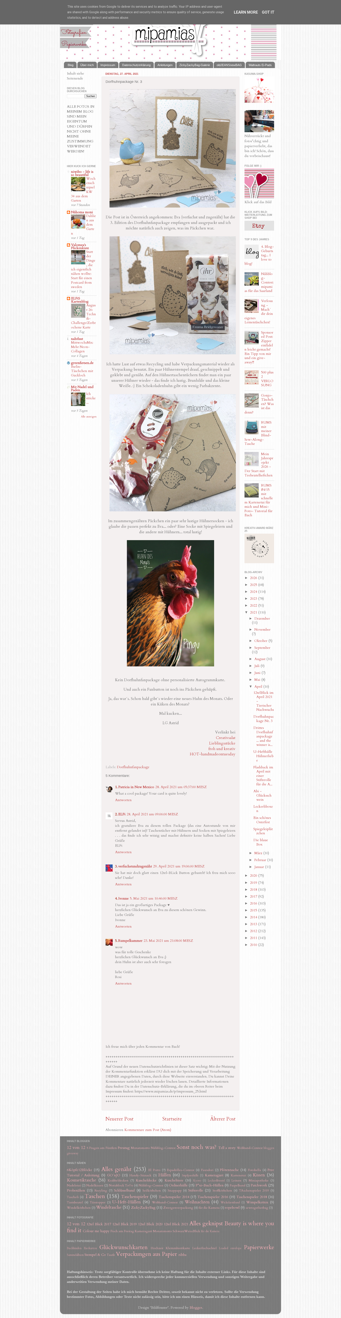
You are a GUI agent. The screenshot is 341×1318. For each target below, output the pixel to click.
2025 (254, 584)
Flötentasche (229, 1169)
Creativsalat (225, 737)
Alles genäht (116, 1169)
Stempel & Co (95, 1254)
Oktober (261, 640)
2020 (254, 875)
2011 (254, 937)
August (260, 659)
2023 (254, 598)
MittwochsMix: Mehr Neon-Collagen (82, 347)
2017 (254, 896)
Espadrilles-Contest (180, 1170)
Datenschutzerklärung (136, 65)
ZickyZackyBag (143, 1207)
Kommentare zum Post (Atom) (147, 1129)
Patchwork (259, 1185)
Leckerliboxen (263, 808)
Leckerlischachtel (204, 1248)
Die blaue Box (260, 842)
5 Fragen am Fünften (102, 1148)
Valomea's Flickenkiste (80, 246)
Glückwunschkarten (123, 1247)
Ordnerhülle (178, 1185)
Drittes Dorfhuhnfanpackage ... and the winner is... (263, 736)
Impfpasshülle (190, 1175)
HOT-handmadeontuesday (212, 754)
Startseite (172, 1119)
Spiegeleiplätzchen (263, 831)
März (258, 853)
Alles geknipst (206, 1223)
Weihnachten (197, 1202)
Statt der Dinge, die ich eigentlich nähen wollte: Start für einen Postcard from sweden (83, 269)
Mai (257, 679)
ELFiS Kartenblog (80, 300)
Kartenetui (238, 1175)
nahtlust (77, 338)
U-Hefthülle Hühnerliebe (263, 756)
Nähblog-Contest (163, 1148)
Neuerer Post (119, 1119)
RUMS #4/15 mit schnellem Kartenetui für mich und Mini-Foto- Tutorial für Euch (259, 500)
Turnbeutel (75, 1202)
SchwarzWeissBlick (186, 1231)
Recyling (101, 1190)
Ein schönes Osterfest (262, 820)
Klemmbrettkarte (178, 1248)
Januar (259, 866)
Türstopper (97, 1202)
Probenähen (76, 1190)
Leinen (236, 1180)
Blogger (196, 1307)
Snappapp (175, 1190)
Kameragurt (214, 1175)
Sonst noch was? (196, 1147)
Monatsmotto (140, 1148)
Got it (268, 12)
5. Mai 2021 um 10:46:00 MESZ (153, 898)
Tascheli (73, 1197)
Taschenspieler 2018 (251, 1197)
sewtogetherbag (257, 1208)
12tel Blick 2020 (150, 1224)
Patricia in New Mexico (136, 787)
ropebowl (232, 1207)
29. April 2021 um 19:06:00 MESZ (178, 866)
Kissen (259, 1175)
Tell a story (227, 1147)
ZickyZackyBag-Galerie (194, 65)
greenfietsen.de (82, 362)
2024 (254, 591)
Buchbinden (74, 1248)
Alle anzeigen (88, 416)
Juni (257, 672)
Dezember (262, 618)
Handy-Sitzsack (140, 1175)
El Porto (154, 1170)
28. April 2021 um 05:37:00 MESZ (181, 787)
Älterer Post (223, 1119)
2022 (254, 605)
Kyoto (197, 1180)
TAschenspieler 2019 (254, 1190)
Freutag (124, 1147)
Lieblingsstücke (222, 743)
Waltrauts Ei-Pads (260, 65)
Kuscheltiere (174, 1180)
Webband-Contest (250, 1148)
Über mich (87, 65)
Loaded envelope (230, 1248)
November (262, 629)
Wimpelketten (257, 1202)
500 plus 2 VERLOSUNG (267, 379)
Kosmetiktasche (81, 1180)
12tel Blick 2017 (98, 1224)
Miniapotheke (259, 1180)
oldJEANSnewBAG (229, 65)
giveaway (72, 1153)
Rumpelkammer (130, 940)
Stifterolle (195, 1190)
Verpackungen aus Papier (146, 1254)
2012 (254, 931)
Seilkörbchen (151, 1190)
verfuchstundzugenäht (135, 866)
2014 (254, 917)
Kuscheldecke (146, 1180)
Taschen (95, 1196)
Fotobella (254, 1170)
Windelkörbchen (79, 1208)
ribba (182, 1254)
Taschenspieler (134, 1197)
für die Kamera (209, 1208)
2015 (254, 910)
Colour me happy (96, 1231)
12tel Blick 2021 (176, 1224)
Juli (257, 665)
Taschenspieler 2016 (213, 1197)
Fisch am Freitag (122, 1231)
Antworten (123, 800)
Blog (70, 65)
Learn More (246, 12)
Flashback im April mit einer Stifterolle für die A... (263, 776)
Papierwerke (259, 1247)
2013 (254, 924)
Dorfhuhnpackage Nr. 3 (263, 718)
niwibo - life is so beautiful (82, 173)
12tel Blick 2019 (124, 1224)
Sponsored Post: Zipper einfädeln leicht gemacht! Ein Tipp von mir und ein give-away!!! (259, 347)
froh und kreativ (221, 748)
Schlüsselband (124, 1190)
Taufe (111, 1255)
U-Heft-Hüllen (126, 1202)
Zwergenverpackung (178, 1208)
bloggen (269, 1148)
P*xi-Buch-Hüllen (210, 1185)
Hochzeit (157, 1248)
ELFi (122, 814)
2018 (254, 889)
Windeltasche (108, 1207)
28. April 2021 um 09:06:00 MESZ (152, 814)
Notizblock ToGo (121, 1185)
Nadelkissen (94, 1185)
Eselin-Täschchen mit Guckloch (82, 371)
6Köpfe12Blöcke (79, 1169)
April (258, 686)
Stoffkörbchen (222, 1190)
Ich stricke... (91, 398)
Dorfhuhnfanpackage (133, 767)
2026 (254, 577)
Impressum (107, 65)
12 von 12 (76, 1148)
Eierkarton (90, 1248)
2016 (254, 903)
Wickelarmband (230, 1202)
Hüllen (164, 1175)
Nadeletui (74, 1185)
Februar (260, 860)
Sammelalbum (75, 1255)
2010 (254, 944)
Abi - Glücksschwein (262, 795)
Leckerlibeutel (216, 1180)
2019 (254, 882)
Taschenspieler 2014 (174, 1197)
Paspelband (237, 1185)
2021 (254, 612)
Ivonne (123, 898)
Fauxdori (207, 1170)
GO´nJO (113, 1175)
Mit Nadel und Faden (82, 388)
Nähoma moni (82, 212)
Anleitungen (164, 65)
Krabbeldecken (118, 1180)
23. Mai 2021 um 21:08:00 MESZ (168, 940)
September (262, 647)
